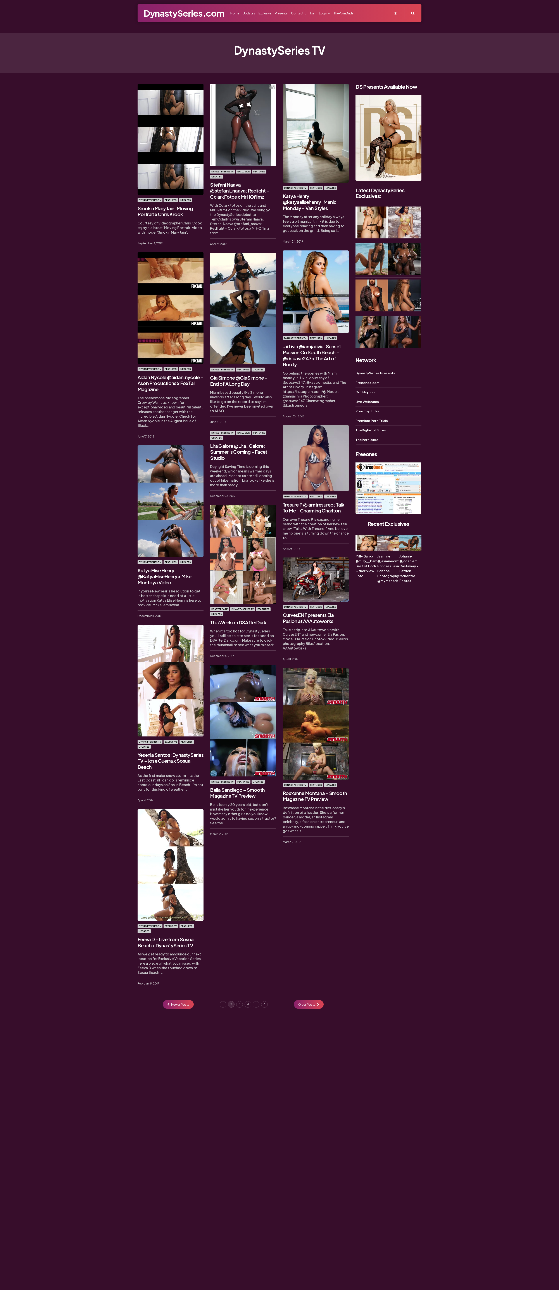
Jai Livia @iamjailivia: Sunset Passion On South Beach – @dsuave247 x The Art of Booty (312, 355)
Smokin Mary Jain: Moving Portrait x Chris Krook (165, 211)
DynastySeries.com (184, 13)
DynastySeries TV (150, 200)
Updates (185, 200)
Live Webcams (367, 401)
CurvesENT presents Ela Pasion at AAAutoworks (308, 618)
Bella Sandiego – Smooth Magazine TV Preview (237, 793)
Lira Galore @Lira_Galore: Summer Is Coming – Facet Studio (238, 452)
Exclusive (243, 171)
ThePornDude (366, 439)
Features (171, 200)
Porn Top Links (367, 411)
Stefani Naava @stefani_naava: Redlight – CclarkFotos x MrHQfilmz (239, 191)
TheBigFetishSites (370, 430)
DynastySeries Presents (375, 373)
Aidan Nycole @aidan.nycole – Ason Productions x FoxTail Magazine (170, 383)
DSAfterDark (219, 609)
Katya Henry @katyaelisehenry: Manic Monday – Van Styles (309, 202)
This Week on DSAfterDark (238, 622)
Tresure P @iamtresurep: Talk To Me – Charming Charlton (313, 508)
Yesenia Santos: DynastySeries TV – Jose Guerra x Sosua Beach (171, 761)
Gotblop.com (366, 392)
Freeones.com (367, 382)
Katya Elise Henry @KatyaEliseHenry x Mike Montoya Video (165, 576)
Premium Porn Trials (371, 420)
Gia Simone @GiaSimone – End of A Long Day (238, 381)
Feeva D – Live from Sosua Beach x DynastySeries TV (165, 942)
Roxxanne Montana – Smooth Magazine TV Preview (315, 796)
